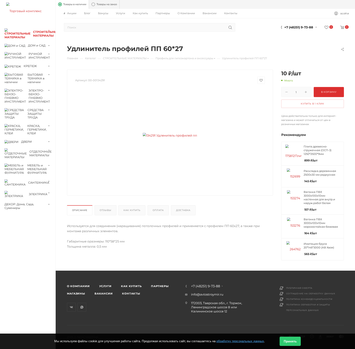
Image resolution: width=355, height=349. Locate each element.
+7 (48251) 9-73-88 (298, 27)
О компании (78, 286)
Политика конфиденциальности (309, 299)
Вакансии (104, 293)
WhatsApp (81, 307)
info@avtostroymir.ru (207, 294)
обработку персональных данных (240, 341)
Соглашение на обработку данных (310, 293)
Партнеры (159, 286)
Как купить (131, 210)
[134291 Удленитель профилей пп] (170, 135)
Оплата (158, 210)
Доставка (183, 210)
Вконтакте (71, 307)
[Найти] (230, 27)
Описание (79, 210)
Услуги (105, 286)
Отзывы (105, 210)
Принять (290, 341)
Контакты (131, 293)
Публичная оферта (299, 288)
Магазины (76, 293)
